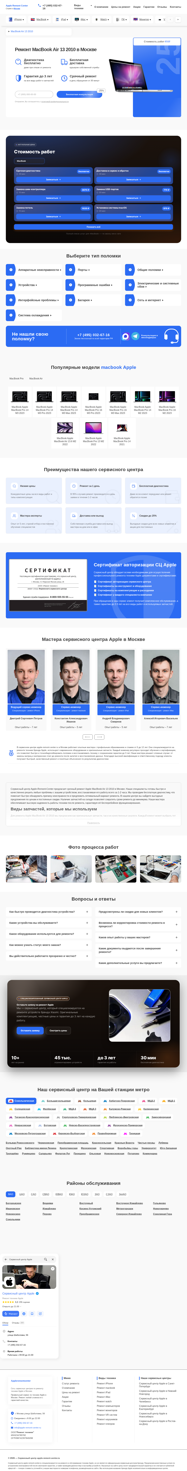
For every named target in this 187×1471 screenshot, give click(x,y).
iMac (83, 19)
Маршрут (13, 1314)
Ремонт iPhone (105, 1383)
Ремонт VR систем (107, 1415)
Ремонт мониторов (107, 1410)
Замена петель (24, 207)
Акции (137, 7)
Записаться (52, 179)
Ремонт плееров (106, 1424)
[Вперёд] (178, 19)
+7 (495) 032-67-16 (52, 7)
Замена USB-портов (107, 189)
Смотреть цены (58, 1030)
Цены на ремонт (120, 7)
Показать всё (93, 227)
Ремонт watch (104, 1401)
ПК (123, 19)
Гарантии (148, 7)
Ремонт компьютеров (108, 1406)
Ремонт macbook (106, 1388)
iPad (63, 19)
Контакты (175, 7)
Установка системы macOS (111, 207)
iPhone (18, 19)
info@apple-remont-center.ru (27, 1427)
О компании (101, 7)
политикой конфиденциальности (55, 102)
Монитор (144, 19)
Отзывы (162, 7)
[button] (88, 737)
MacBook (41, 19)
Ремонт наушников (107, 1419)
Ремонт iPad (103, 1392)
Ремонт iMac (103, 1397)
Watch (103, 19)
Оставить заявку (30, 1030)
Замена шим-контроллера (30, 189)
